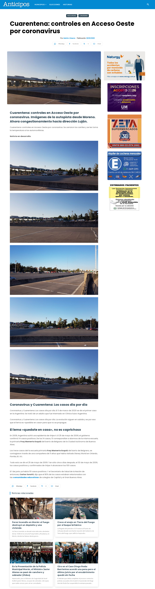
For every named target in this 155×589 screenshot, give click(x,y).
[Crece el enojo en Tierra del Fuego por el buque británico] (76, 508)
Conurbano (84, 16)
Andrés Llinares (69, 38)
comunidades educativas (26, 477)
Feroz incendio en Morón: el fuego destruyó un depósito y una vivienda (30, 525)
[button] (148, 4)
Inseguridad (71, 16)
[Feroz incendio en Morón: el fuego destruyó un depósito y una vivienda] (31, 508)
